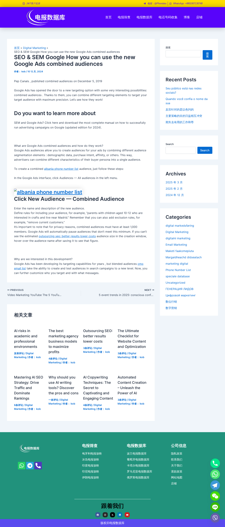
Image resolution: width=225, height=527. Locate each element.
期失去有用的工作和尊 (180, 122)
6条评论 (18, 404)
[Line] (215, 507)
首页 (108, 17)
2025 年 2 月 (174, 188)
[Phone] (215, 463)
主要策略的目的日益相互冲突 (184, 116)
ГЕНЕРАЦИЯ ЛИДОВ (179, 289)
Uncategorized (175, 282)
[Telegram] (215, 485)
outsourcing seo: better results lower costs (67, 236)
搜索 (168, 47)
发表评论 (19, 353)
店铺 (199, 17)
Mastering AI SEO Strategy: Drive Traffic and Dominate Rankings (28, 387)
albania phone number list (61, 169)
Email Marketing (176, 244)
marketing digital (177, 263)
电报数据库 (144, 17)
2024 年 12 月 (175, 195)
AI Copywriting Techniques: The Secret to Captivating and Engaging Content (98, 387)
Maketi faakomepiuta (180, 251)
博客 (187, 17)
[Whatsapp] (215, 474)
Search (170, 144)
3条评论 (87, 347)
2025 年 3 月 (174, 182)
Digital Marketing (177, 232)
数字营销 (171, 308)
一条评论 (53, 399)
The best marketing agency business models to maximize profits (63, 341)
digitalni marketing (178, 238)
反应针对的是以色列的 (180, 109)
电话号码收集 (168, 17)
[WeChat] (215, 496)
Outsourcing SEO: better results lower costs (98, 336)
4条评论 (53, 358)
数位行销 (171, 301)
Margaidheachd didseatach (184, 257)
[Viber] (215, 518)
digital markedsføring (180, 225)
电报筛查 (124, 17)
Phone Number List (178, 270)
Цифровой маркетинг (181, 295)
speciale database (178, 276)
